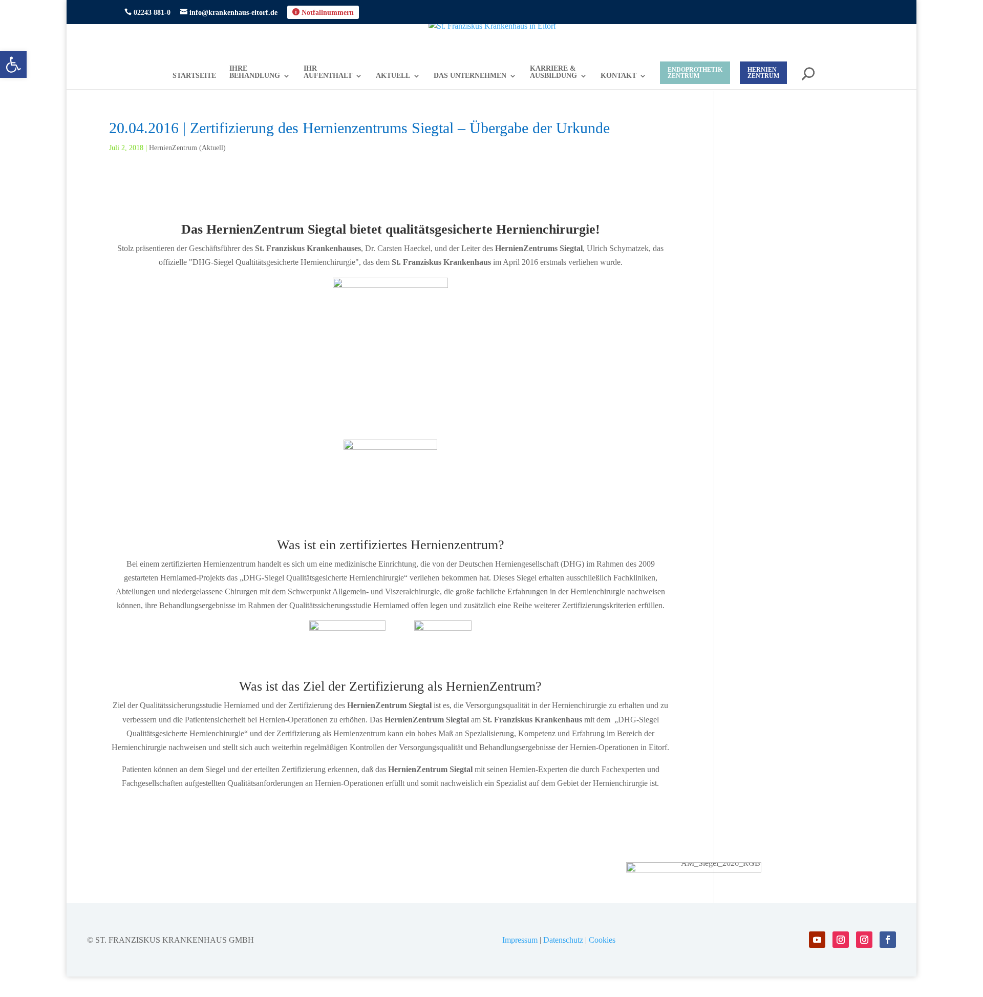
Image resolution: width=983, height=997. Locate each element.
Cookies (602, 940)
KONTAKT (618, 75)
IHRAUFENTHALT (328, 72)
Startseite (194, 75)
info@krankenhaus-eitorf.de (228, 12)
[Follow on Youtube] (817, 939)
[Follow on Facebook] (888, 939)
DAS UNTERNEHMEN (470, 75)
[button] (13, 64)
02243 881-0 (147, 12)
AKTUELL (393, 75)
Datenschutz (563, 940)
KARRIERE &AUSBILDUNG (553, 72)
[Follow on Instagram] (840, 939)
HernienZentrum (763, 72)
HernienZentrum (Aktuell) (187, 148)
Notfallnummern (323, 12)
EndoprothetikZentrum (695, 72)
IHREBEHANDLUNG (254, 72)
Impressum (520, 940)
